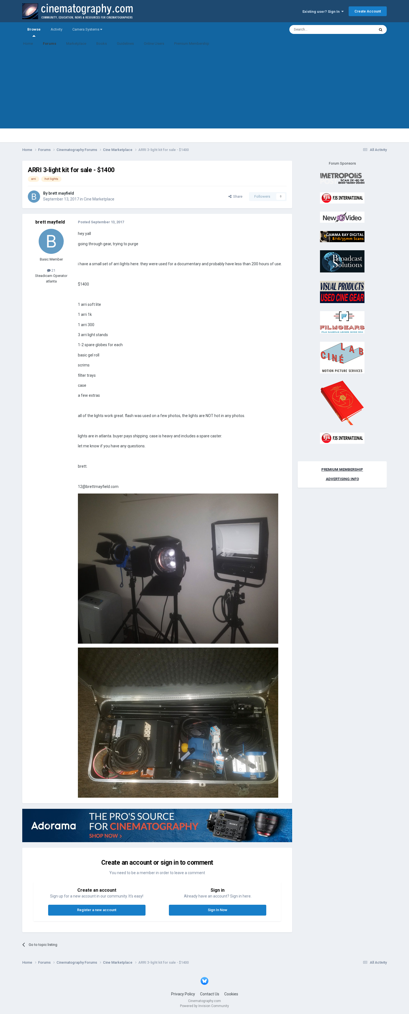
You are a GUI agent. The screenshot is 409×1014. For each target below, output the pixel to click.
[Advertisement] (204, 89)
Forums (49, 43)
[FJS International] (342, 197)
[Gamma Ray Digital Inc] (342, 236)
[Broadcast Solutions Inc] (342, 261)
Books (101, 43)
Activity (56, 29)
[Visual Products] (342, 291)
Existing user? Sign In (321, 11)
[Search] (380, 29)
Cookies (231, 994)
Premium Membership (191, 43)
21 (53, 270)
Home (28, 43)
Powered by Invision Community (204, 1006)
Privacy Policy (183, 994)
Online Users (154, 43)
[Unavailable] (178, 568)
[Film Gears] (342, 322)
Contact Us (209, 994)
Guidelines (125, 43)
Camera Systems (86, 29)
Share (236, 196)
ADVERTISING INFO (342, 479)
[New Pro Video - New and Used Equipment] (342, 217)
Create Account (367, 11)
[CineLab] (342, 357)
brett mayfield (61, 193)
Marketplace (76, 43)
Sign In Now (217, 910)
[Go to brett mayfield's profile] (34, 196)
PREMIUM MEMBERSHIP (342, 469)
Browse (34, 29)
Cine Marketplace (99, 199)
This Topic (359, 29)
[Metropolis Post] (342, 178)
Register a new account (96, 910)
